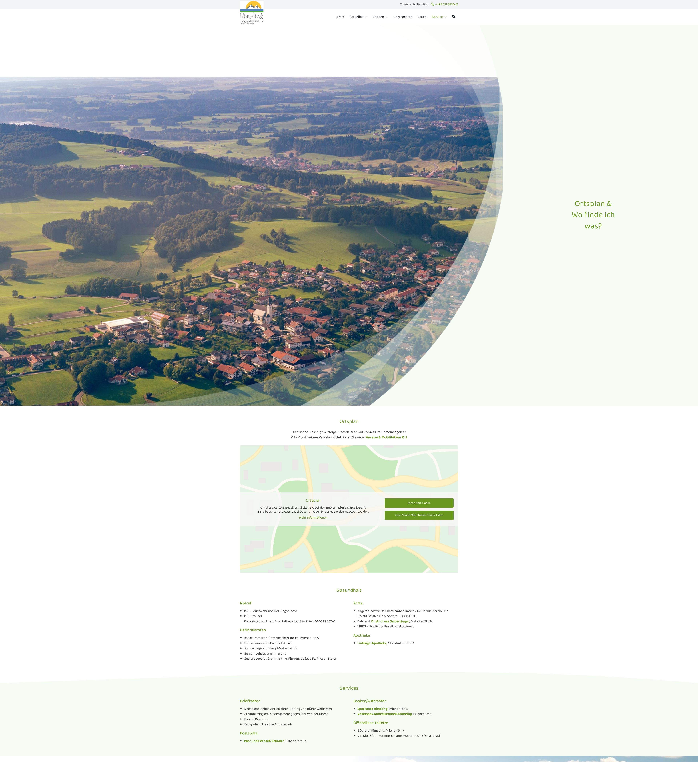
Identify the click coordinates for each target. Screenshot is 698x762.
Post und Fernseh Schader (264, 741)
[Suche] (453, 17)
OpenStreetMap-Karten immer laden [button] (419, 515)
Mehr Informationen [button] (313, 518)
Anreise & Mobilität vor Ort (386, 437)
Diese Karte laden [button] (419, 503)
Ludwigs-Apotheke (372, 643)
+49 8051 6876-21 (446, 4)
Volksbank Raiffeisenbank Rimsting (384, 714)
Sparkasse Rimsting (372, 709)
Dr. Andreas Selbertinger (390, 621)
